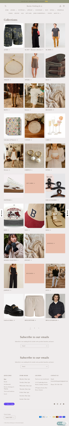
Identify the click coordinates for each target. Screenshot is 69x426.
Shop (5, 379)
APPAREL (27, 80)
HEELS (47, 230)
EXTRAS (48, 170)
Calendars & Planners (10, 140)
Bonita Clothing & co (11, 422)
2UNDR (6, 50)
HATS (5, 230)
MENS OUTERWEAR (51, 320)
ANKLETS (6, 80)
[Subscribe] (46, 346)
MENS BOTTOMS (29, 320)
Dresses (6, 170)
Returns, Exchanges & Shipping (9, 387)
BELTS (47, 80)
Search (5, 394)
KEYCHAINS (29, 273)
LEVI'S (47, 290)
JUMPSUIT (7, 290)
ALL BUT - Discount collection (33, 50)
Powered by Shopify (20, 422)
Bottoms (27, 110)
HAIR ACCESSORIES (51, 200)
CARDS (48, 140)
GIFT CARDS (29, 183)
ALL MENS (48, 50)
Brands (5, 381)
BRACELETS (49, 110)
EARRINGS (28, 170)
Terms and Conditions (9, 391)
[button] (5, 6)
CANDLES (27, 140)
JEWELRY (27, 260)
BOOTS (6, 110)
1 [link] (30, 328)
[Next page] (38, 328)
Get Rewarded (7, 384)
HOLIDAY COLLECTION (10, 260)
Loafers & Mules (8, 320)
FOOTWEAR (7, 200)
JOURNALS (50, 243)
